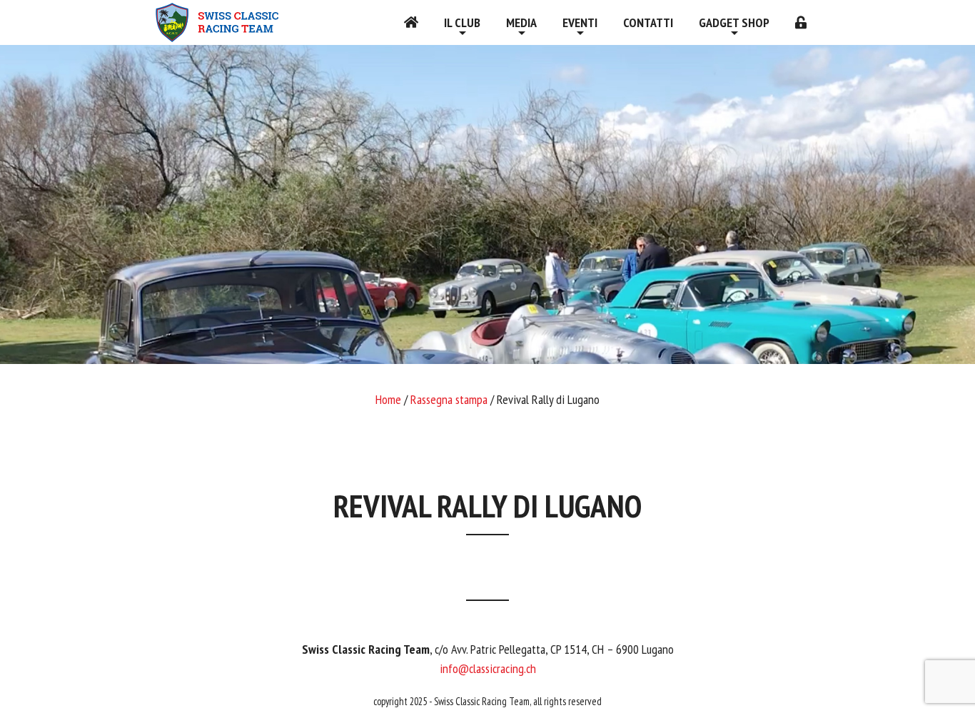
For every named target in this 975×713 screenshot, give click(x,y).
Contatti (648, 22)
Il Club (462, 22)
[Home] (411, 22)
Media (521, 22)
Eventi (579, 22)
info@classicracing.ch (488, 668)
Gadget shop (734, 22)
